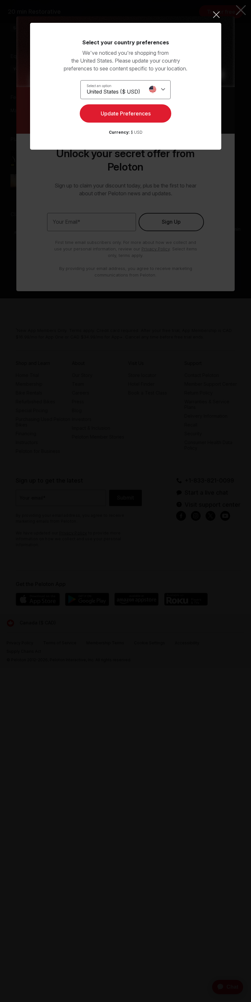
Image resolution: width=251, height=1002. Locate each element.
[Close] (125, 15)
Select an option (99, 86)
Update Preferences (126, 113)
